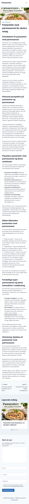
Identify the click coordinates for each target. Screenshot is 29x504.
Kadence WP (14, 500)
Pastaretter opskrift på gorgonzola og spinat (7, 387)
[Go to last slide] (4, 415)
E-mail (5, 474)
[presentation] (14, 411)
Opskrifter (7, 22)
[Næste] (25, 415)
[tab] (11, 429)
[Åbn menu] (26, 3)
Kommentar (5, 445)
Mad (3, 22)
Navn (5, 468)
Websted (5, 481)
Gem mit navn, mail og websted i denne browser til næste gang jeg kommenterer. (14, 485)
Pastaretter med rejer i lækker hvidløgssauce (21, 387)
